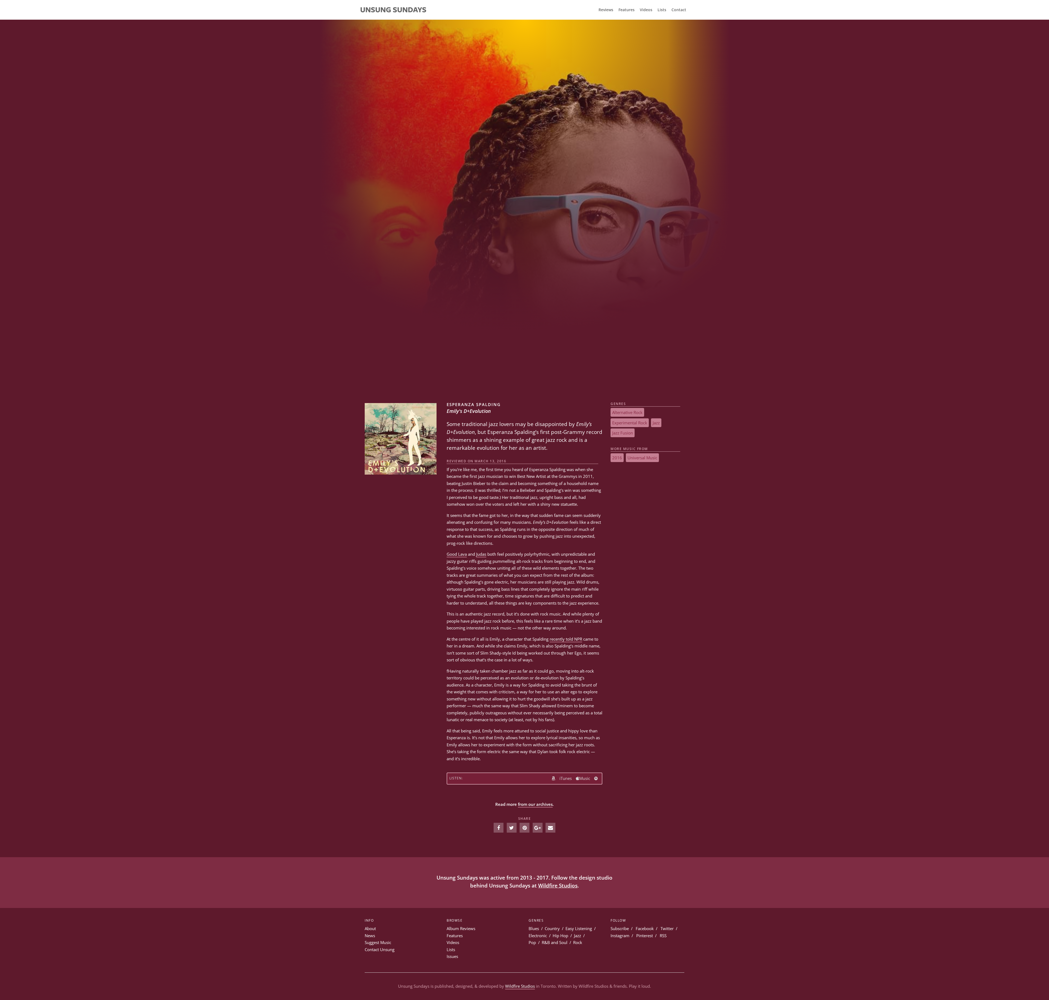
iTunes (565, 778)
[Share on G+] (538, 828)
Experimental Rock (629, 422)
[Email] (550, 828)
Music (584, 778)
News (370, 935)
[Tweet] (512, 828)
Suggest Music (378, 942)
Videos (646, 9)
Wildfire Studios (557, 885)
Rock (577, 942)
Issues (452, 956)
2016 (617, 457)
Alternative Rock (627, 412)
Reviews (606, 9)
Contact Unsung (379, 949)
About (370, 928)
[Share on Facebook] (498, 828)
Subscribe (620, 928)
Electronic (538, 935)
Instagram (620, 935)
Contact (678, 9)
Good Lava (457, 554)
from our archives (535, 804)
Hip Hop (560, 935)
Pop (532, 942)
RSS (663, 935)
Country (552, 928)
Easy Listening (578, 928)
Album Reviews (461, 928)
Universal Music (642, 457)
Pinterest (644, 935)
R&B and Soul (554, 942)
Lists (662, 9)
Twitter (667, 928)
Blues (534, 928)
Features (626, 9)
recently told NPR (566, 639)
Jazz (656, 422)
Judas (481, 554)
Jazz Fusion (622, 433)
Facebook (645, 928)
